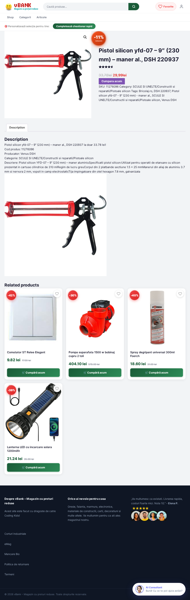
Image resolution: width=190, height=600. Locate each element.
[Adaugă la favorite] (56, 293)
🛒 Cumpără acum (33, 372)
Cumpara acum (111, 81)
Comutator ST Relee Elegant (26, 352)
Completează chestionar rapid (74, 26)
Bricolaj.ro (145, 91)
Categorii (25, 17)
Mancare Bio (11, 554)
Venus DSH (169, 100)
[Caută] (133, 6)
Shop (10, 17)
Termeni (9, 574)
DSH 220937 (162, 91)
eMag (7, 544)
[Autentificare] (181, 6)
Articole (42, 17)
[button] (85, 37)
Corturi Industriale (15, 533)
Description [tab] (17, 127)
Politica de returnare (16, 564)
